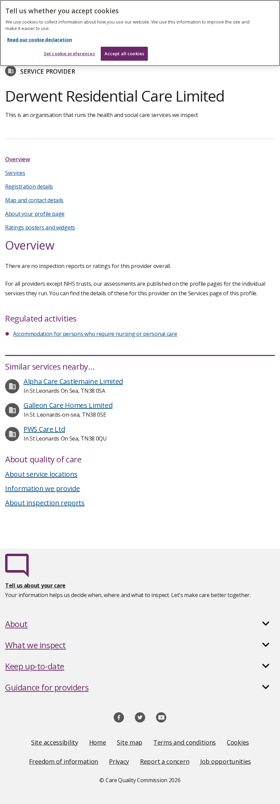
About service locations (41, 474)
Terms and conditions (184, 742)
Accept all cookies (124, 53)
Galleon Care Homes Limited (68, 405)
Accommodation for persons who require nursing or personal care (95, 334)
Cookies (238, 742)
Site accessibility (54, 742)
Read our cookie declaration (39, 39)
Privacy (119, 761)
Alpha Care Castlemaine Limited (73, 381)
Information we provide (42, 488)
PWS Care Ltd (44, 429)
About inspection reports (45, 502)
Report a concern (164, 761)
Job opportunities (225, 761)
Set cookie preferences (69, 53)
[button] (140, 624)
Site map (129, 742)
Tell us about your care (35, 585)
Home (97, 742)
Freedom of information (63, 761)
